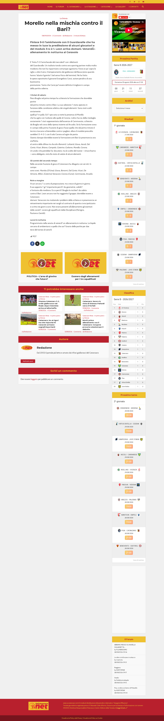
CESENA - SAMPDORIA (128, 255)
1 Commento (52, 329)
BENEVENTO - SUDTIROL (129, 546)
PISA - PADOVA (129, 239)
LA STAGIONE (90, 7)
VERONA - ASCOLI (129, 224)
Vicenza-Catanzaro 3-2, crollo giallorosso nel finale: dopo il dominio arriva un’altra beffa (48, 304)
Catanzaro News (43, 297)
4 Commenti (52, 310)
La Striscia (63, 18)
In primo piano (55, 297)
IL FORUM (60, 7)
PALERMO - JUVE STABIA (128, 270)
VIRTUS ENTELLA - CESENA (129, 424)
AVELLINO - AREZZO (129, 194)
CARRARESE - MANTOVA (129, 147)
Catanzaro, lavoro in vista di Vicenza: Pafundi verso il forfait (93, 303)
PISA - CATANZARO (129, 71)
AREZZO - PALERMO (128, 500)
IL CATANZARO (73, 7)
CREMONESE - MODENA (129, 408)
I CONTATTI (133, 7)
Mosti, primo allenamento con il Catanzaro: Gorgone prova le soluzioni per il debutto (93, 324)
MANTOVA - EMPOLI (128, 515)
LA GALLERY (120, 7)
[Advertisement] (129, 599)
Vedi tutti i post (28, 361)
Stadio (116, 678)
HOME (50, 7)
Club (119, 304)
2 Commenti (56, 36)
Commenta (95, 308)
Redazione (68, 36)
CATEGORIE (105, 7)
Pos (114, 304)
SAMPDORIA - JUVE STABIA (129, 439)
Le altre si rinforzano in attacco (124, 657)
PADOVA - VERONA (129, 485)
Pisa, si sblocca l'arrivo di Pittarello (125, 688)
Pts (143, 304)
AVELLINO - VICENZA (129, 470)
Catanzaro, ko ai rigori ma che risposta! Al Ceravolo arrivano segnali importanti (48, 323)
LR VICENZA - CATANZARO (129, 132)
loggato (34, 379)
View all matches (138, 284)
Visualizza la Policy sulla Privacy (72, 718)
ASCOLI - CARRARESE (129, 455)
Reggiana (117, 668)
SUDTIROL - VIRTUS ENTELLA (129, 163)
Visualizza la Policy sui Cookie (92, 718)
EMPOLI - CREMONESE (129, 209)
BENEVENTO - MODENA (129, 179)
